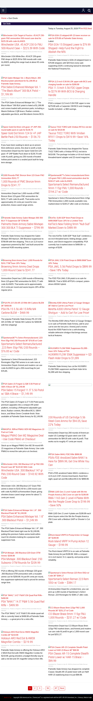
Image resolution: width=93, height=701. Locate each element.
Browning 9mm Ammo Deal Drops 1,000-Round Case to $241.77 (20, 268)
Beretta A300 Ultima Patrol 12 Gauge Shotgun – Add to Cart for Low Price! (68, 310)
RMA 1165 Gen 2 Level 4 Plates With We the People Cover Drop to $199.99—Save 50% (69, 501)
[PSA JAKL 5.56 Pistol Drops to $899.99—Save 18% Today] (70, 263)
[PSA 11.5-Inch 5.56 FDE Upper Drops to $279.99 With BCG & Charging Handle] (70, 84)
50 (48, 688)
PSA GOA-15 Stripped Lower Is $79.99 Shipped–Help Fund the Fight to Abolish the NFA (69, 48)
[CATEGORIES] (3, 10)
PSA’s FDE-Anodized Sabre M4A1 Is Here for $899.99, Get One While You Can (68, 461)
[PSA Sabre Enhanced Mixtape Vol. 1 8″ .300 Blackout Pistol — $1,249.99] (23, 513)
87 (56, 688)
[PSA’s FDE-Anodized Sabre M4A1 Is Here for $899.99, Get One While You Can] (65, 454)
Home (3, 18)
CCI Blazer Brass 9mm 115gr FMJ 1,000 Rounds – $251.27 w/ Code (67, 615)
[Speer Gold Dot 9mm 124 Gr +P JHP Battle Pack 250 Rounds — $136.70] (23, 130)
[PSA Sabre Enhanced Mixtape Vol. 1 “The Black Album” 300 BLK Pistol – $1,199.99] (23, 84)
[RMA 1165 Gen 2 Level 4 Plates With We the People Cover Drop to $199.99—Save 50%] (70, 495)
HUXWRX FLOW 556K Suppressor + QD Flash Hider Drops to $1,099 (70, 356)
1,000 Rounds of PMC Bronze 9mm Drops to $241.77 (20, 183)
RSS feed (87, 28)
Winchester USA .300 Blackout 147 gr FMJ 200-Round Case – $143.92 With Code (22, 474)
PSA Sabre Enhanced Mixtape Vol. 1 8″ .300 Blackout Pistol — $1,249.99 (22, 518)
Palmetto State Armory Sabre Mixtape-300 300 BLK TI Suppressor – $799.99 (22, 225)
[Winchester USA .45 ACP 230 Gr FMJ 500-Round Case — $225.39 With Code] (23, 41)
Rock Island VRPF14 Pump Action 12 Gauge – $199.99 (68, 543)
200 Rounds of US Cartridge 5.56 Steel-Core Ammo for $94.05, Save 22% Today (67, 421)
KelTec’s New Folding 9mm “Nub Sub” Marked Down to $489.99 (69, 225)
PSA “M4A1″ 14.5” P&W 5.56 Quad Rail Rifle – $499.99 (22, 603)
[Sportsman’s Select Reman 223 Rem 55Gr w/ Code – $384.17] (70, 576)
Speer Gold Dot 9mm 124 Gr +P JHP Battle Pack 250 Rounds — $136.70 (21, 135)
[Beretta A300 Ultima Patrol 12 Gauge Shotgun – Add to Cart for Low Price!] (70, 306)
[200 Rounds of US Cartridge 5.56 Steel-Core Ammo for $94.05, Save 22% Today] (70, 385)
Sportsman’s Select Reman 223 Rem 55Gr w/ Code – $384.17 (68, 580)
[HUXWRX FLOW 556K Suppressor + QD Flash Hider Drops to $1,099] (70, 351)
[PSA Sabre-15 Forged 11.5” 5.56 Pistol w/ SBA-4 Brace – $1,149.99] (23, 387)
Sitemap (80, 697)
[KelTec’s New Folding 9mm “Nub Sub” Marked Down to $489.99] (70, 221)
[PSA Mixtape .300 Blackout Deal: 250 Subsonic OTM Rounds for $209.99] (23, 556)
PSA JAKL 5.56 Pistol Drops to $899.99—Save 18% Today (70, 268)
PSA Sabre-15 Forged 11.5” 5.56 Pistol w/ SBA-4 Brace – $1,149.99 (22, 391)
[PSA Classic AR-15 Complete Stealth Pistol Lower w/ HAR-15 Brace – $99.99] (70, 650)
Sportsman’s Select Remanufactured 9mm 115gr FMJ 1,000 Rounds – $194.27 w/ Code (68, 188)
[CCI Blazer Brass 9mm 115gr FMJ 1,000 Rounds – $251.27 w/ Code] (70, 611)
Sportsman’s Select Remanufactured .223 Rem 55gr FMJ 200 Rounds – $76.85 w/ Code (21, 347)
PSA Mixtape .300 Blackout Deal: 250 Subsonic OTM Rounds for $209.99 (21, 560)
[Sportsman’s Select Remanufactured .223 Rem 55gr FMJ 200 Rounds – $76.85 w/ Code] (23, 341)
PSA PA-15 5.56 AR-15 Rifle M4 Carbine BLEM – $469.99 (18, 310)
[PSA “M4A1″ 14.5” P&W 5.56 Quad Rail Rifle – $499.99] (23, 598)
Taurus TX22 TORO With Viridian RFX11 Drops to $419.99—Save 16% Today (68, 137)
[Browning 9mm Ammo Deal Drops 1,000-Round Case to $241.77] (23, 263)
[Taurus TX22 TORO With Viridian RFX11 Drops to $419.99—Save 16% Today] (70, 130)
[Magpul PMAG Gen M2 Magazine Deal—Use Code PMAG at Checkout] (23, 432)
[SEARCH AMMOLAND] (89, 10)
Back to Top (7, 697)
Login (83, 10)
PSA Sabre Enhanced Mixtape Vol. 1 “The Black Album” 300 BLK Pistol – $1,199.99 (21, 90)
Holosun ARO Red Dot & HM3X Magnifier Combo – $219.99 (18, 640)
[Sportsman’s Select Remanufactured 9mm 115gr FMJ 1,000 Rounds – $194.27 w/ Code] (70, 181)
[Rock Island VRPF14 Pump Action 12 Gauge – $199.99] (70, 538)
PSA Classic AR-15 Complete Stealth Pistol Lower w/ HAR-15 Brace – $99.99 (68, 657)
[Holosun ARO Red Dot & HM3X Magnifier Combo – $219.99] (23, 635)
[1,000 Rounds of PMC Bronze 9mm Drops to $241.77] (23, 178)
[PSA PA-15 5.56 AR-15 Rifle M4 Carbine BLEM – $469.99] (23, 306)
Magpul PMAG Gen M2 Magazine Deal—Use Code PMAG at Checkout (22, 437)
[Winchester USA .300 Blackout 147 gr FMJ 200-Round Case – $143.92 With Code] (23, 467)
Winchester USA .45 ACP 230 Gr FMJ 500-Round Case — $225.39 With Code (23, 46)
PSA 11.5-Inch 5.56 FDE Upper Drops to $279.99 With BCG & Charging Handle (68, 91)
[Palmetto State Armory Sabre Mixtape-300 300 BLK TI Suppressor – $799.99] (23, 221)
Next (62, 688)
